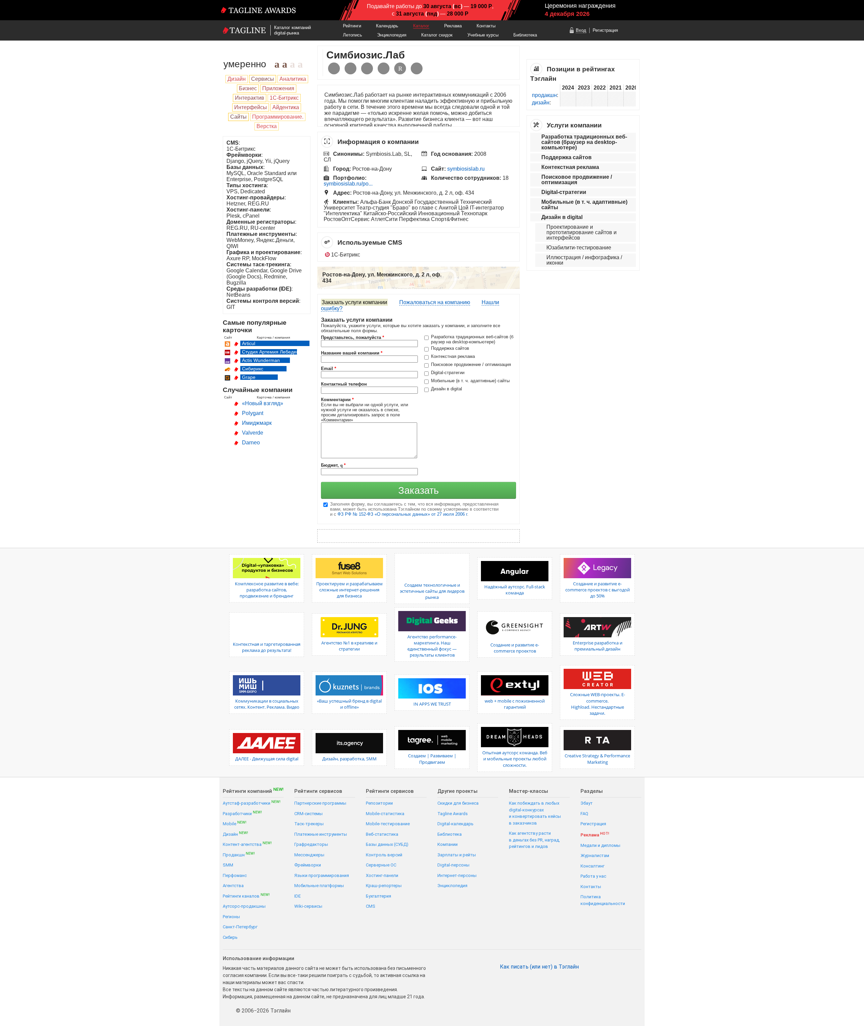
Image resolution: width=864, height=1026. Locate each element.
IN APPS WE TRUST (432, 704)
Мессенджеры (309, 854)
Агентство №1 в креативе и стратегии (349, 646)
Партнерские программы (320, 803)
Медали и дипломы (600, 845)
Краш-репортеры (384, 885)
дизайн (540, 102)
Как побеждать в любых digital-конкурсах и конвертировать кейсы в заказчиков (535, 813)
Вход (581, 30)
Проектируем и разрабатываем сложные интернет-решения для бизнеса (349, 590)
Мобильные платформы (319, 885)
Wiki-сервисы (308, 906)
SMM (228, 865)
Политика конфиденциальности (602, 900)
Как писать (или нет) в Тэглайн (539, 967)
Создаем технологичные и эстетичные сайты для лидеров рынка (432, 591)
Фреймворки (307, 865)
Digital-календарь (455, 823)
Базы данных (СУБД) (387, 844)
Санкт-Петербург (240, 926)
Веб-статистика (382, 834)
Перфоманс (235, 875)
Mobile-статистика (385, 813)
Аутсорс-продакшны (244, 906)
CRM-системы (308, 813)
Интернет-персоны (457, 875)
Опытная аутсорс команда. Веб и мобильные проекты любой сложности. (514, 759)
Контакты (486, 25)
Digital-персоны (453, 865)
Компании (447, 844)
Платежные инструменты (320, 834)
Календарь (387, 25)
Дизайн (235, 834)
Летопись (352, 35)
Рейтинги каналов (246, 896)
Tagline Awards (452, 813)
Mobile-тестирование (388, 823)
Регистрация (605, 30)
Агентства (233, 885)
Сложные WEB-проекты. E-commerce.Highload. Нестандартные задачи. (597, 703)
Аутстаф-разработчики (251, 803)
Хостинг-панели (382, 875)
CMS (370, 906)
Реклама (453, 25)
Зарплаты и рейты (456, 854)
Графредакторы (311, 844)
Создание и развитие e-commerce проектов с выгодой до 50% (597, 590)
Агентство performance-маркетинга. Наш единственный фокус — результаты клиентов (432, 646)
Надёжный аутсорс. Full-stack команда (514, 590)
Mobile (234, 823)
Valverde (252, 433)
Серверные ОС (381, 865)
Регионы (231, 916)
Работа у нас (593, 876)
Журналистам (594, 855)
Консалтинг (592, 866)
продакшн (544, 95)
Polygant (252, 413)
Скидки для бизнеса (458, 803)
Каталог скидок (437, 35)
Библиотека (525, 35)
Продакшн (239, 854)
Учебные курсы (482, 35)
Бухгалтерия (378, 896)
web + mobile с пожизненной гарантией (515, 704)
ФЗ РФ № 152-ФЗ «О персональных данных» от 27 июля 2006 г (402, 514)
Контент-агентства (247, 844)
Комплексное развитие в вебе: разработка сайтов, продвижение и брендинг (267, 590)
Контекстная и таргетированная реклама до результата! (266, 647)
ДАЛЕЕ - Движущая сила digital (266, 759)
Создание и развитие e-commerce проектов (514, 648)
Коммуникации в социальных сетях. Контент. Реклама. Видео (266, 704)
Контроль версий (384, 854)
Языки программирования (321, 875)
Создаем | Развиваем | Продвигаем (432, 759)
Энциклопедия (391, 35)
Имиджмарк (257, 423)
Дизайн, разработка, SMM (349, 759)
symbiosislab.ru (466, 169)
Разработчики (242, 813)
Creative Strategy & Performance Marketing (597, 759)
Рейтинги (352, 25)
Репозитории (379, 803)
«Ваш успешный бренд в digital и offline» (349, 704)
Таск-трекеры (309, 823)
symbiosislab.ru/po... (348, 184)
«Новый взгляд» (262, 403)
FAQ (584, 813)
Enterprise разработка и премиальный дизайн (597, 646)
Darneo (251, 442)
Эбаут (586, 803)
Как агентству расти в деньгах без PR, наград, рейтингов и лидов (534, 840)
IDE (297, 896)
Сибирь (230, 937)
